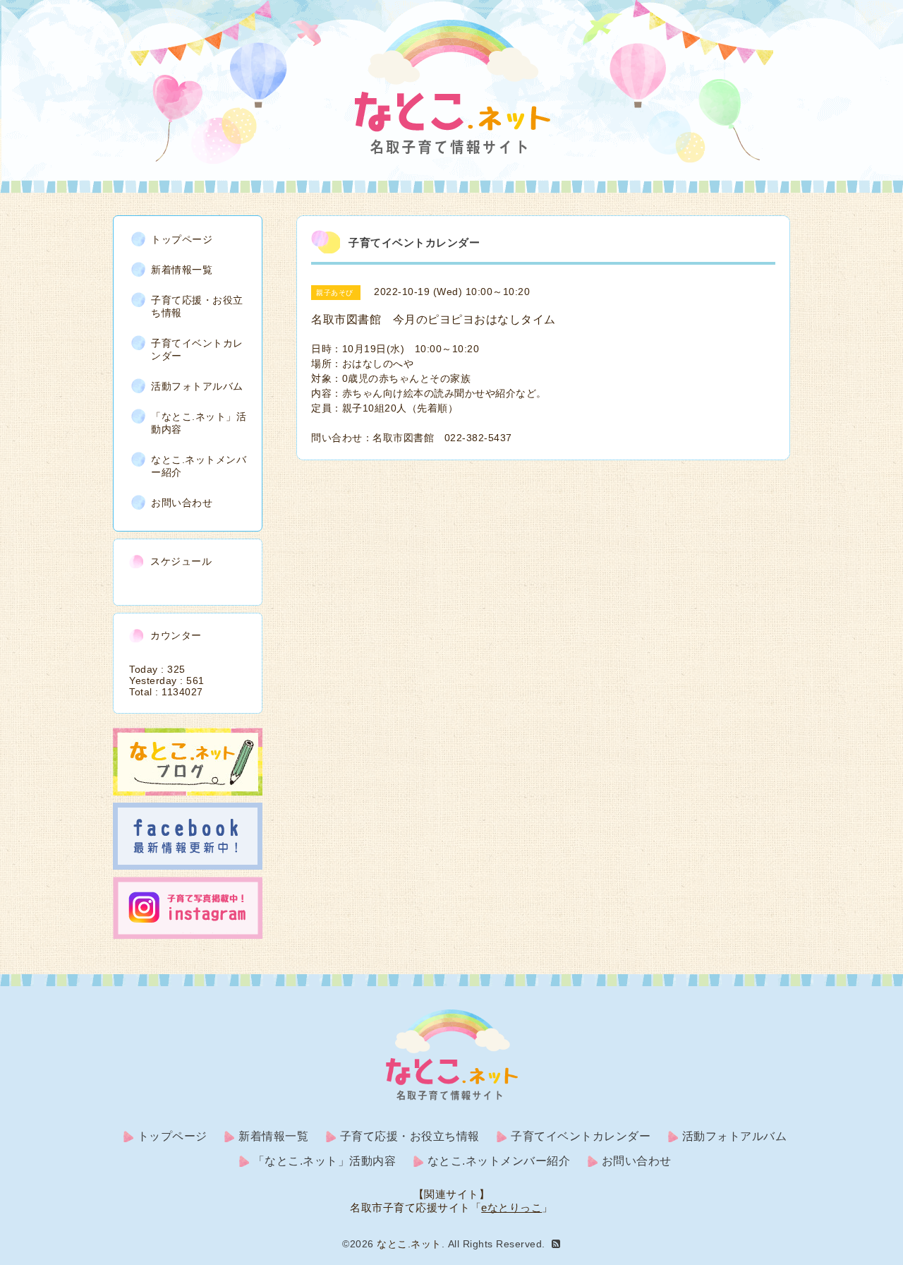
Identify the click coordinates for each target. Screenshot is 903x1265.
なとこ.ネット (409, 1243)
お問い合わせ (181, 502)
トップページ (181, 239)
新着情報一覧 (181, 269)
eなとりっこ (511, 1207)
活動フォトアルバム (197, 386)
